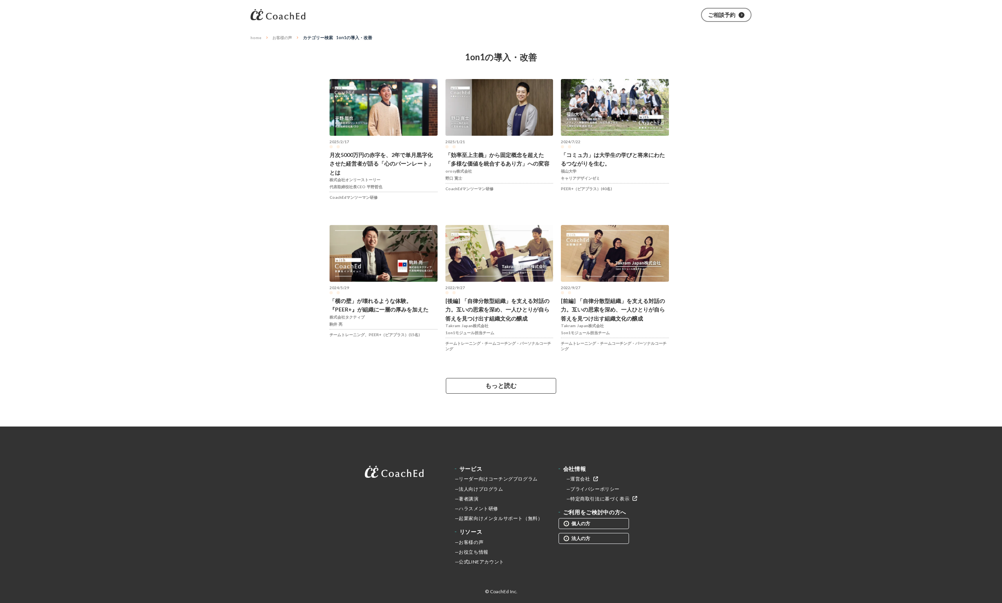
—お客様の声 (469, 542)
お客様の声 (282, 37)
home (255, 37)
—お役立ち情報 (471, 551)
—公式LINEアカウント (479, 561)
